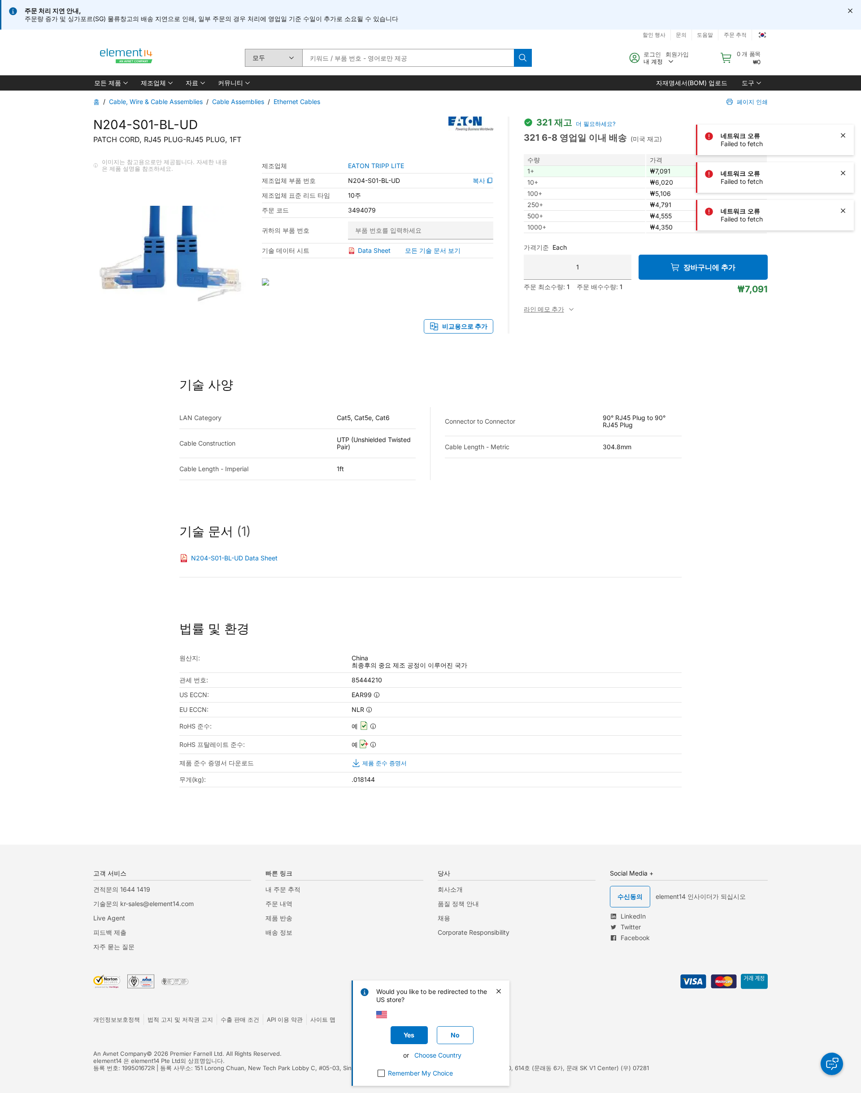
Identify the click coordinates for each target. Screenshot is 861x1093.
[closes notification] (850, 11)
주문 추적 (735, 34)
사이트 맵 (322, 1019)
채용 (444, 918)
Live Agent (109, 918)
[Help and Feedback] (832, 1064)
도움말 (705, 34)
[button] (110, 83)
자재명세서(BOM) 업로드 (691, 83)
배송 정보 (278, 932)
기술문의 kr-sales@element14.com (143, 903)
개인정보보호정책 (116, 1019)
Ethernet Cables (297, 101)
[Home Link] (126, 58)
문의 (681, 34)
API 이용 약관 (285, 1019)
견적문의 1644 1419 (121, 889)
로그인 (652, 54)
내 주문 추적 (282, 889)
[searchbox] (408, 58)
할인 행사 (654, 34)
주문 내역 (278, 903)
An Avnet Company (120, 1053)
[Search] (523, 58)
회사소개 (450, 889)
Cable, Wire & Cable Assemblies (156, 101)
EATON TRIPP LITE (376, 165)
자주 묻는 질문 (114, 946)
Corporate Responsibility (473, 932)
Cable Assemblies (238, 101)
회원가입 (677, 54)
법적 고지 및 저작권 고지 (180, 1019)
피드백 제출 (109, 932)
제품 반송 (278, 918)
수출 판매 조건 (240, 1019)
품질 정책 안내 (458, 903)
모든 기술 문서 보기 (433, 250)
